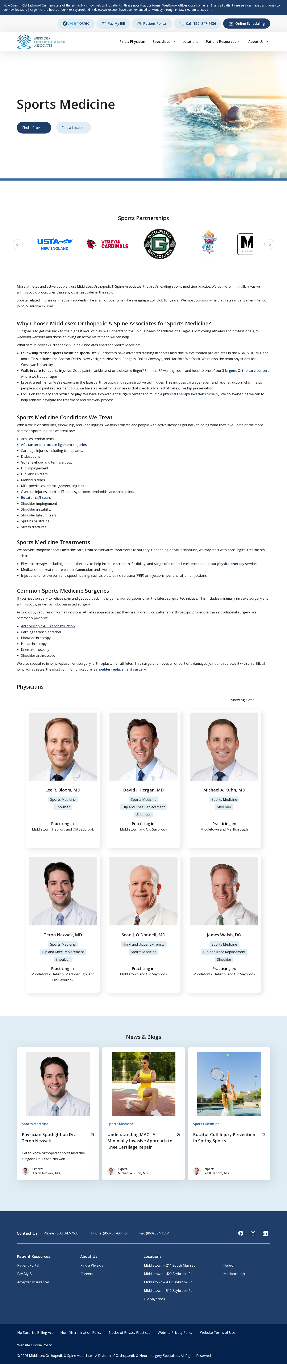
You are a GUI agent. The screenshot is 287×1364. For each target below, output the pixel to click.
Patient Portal (155, 23)
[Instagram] (253, 1233)
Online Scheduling (250, 23)
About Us (255, 41)
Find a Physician (132, 41)
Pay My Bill (116, 23)
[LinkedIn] (265, 1233)
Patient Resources (221, 41)
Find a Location (74, 127)
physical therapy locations (184, 394)
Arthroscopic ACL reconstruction (48, 626)
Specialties (161, 41)
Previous (18, 244)
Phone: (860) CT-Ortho (109, 1233)
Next (269, 244)
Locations (190, 41)
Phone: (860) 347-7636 (61, 1233)
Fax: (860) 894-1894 (154, 1233)
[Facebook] (241, 1233)
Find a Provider (34, 127)
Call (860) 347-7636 (201, 23)
